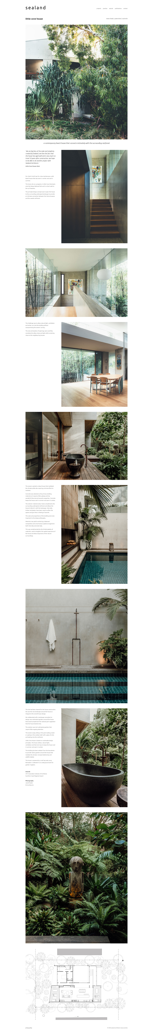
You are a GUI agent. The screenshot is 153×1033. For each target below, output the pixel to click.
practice (105, 8)
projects (99, 8)
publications (118, 8)
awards (111, 8)
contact (125, 8)
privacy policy (29, 1028)
